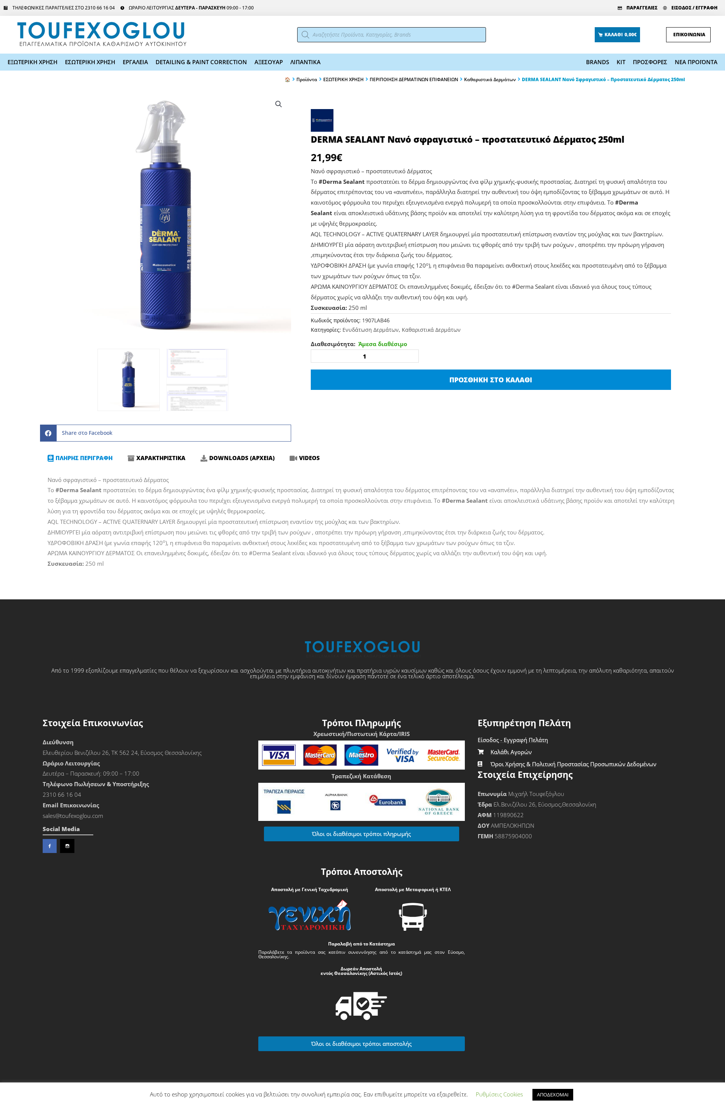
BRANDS (597, 62)
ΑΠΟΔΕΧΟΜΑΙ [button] (553, 1094)
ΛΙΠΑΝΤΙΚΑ (305, 62)
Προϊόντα (306, 79)
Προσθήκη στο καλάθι (490, 379)
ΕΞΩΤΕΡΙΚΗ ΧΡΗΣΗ (32, 62)
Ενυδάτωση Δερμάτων (370, 329)
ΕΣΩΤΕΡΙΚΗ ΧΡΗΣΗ (90, 62)
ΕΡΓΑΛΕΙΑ (135, 62)
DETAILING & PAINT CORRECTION (201, 62)
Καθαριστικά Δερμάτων (490, 79)
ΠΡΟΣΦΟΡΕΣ (650, 62)
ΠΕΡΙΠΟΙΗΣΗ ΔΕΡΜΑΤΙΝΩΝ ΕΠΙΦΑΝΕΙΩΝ (414, 79)
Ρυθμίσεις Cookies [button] (499, 1094)
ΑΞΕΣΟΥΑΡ (269, 62)
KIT (621, 62)
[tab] (80, 458)
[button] (278, 104)
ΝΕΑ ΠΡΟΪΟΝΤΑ (696, 62)
